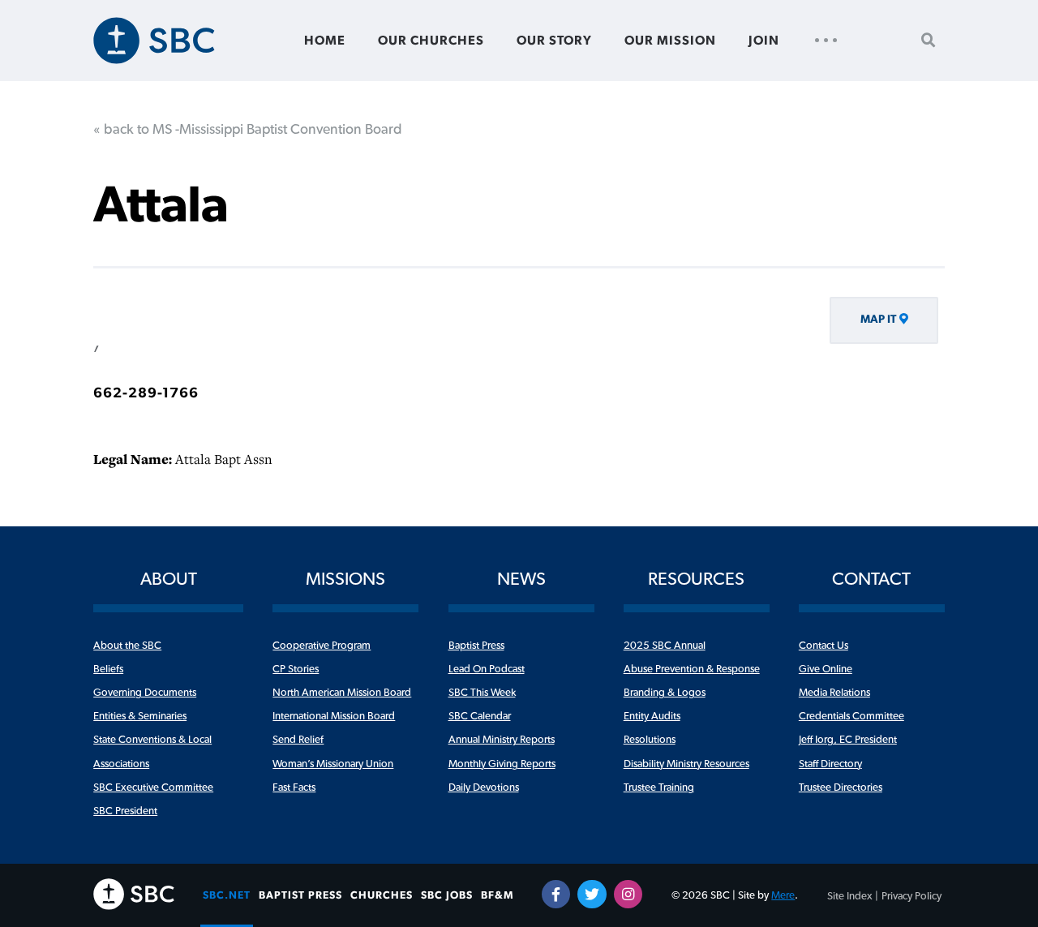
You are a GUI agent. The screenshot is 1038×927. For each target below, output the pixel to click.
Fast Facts (293, 787)
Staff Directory (830, 764)
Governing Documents (144, 692)
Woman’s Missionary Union (332, 764)
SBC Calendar (479, 716)
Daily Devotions (483, 787)
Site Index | (852, 896)
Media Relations (834, 692)
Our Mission (670, 40)
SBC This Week (482, 692)
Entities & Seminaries (140, 716)
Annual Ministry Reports (501, 739)
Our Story (554, 40)
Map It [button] (878, 319)
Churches (381, 895)
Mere (783, 895)
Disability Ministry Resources (686, 764)
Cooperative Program (321, 645)
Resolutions (650, 739)
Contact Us (823, 645)
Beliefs (108, 669)
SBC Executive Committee (153, 787)
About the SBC (127, 645)
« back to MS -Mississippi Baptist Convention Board (247, 129)
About (168, 579)
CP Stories (295, 669)
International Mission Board (333, 716)
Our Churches (431, 40)
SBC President (125, 811)
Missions (345, 579)
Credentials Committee (851, 716)
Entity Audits (652, 716)
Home (324, 40)
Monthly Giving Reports (501, 764)
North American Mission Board (341, 692)
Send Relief (298, 739)
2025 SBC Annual (665, 645)
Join (763, 40)
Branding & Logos (665, 692)
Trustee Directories (840, 787)
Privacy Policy (911, 896)
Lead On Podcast (486, 669)
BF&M (497, 895)
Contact (871, 579)
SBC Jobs (447, 895)
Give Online (825, 669)
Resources (696, 579)
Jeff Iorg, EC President (848, 739)
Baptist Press (476, 645)
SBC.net (227, 895)
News (521, 579)
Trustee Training (659, 787)
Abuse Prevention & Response (692, 669)
